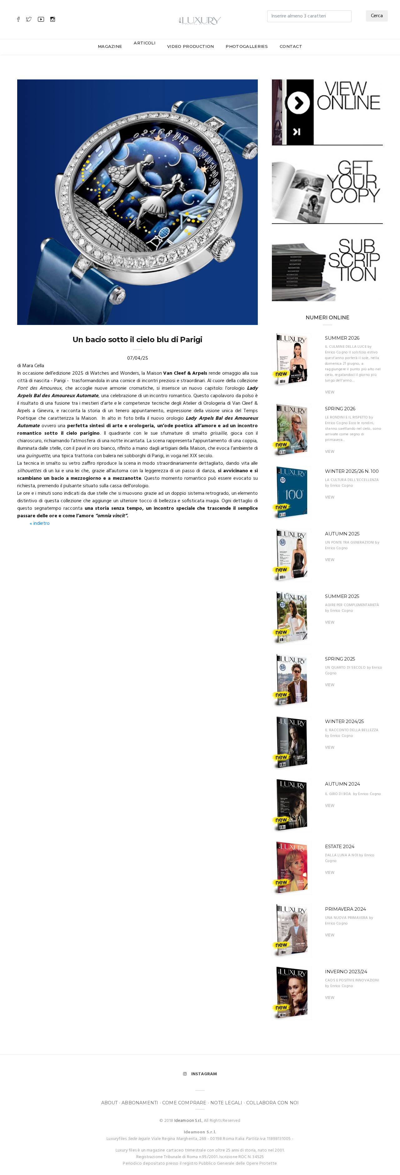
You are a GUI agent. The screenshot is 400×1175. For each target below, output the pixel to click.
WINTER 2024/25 (344, 721)
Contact (291, 46)
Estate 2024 (339, 846)
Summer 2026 (342, 338)
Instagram (204, 1074)
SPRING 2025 (340, 659)
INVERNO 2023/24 (346, 972)
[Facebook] (18, 20)
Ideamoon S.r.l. (188, 1120)
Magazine (110, 46)
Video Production (190, 46)
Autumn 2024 (342, 784)
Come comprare (184, 1103)
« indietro (40, 523)
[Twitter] (29, 20)
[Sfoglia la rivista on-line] (327, 112)
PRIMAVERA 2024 (345, 909)
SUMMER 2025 (342, 596)
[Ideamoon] (200, 20)
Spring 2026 (340, 409)
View (329, 392)
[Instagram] (52, 20)
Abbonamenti (140, 1103)
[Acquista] (327, 190)
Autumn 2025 (342, 534)
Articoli (144, 42)
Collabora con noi (272, 1103)
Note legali (226, 1103)
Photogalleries (247, 46)
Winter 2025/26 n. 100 (351, 471)
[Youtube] (41, 20)
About (109, 1103)
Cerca (377, 16)
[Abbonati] (327, 268)
